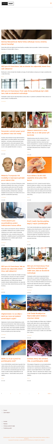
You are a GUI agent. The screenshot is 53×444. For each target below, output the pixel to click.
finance (2, 76)
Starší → (50, 394)
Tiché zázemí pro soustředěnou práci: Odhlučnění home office (11, 223)
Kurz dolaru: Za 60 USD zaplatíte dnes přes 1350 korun (37, 178)
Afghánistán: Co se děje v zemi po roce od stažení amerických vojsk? (11, 316)
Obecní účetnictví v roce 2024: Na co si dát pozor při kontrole (38, 132)
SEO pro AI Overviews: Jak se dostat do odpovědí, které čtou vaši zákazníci (13, 268)
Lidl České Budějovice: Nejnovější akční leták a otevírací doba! (36, 316)
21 (38, 394)
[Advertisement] (26, 17)
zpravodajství (3, 52)
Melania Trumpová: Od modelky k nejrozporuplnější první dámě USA (12, 178)
